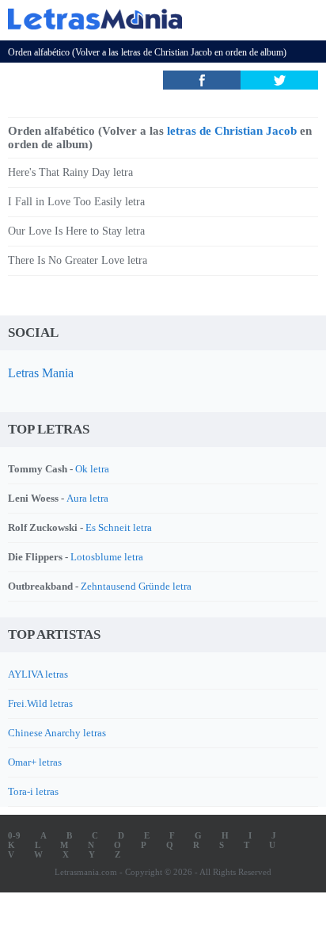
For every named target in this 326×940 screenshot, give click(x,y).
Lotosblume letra (106, 557)
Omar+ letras (35, 762)
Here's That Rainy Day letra (70, 172)
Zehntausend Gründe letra (136, 586)
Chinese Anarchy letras (57, 733)
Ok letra (92, 469)
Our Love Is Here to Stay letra (76, 231)
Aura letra (87, 498)
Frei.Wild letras (40, 703)
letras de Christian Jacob (166, 52)
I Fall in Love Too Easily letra (76, 202)
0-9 (14, 835)
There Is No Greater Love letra (77, 260)
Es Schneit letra (118, 527)
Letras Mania (41, 373)
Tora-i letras (33, 791)
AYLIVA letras (38, 674)
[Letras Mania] (139, 18)
